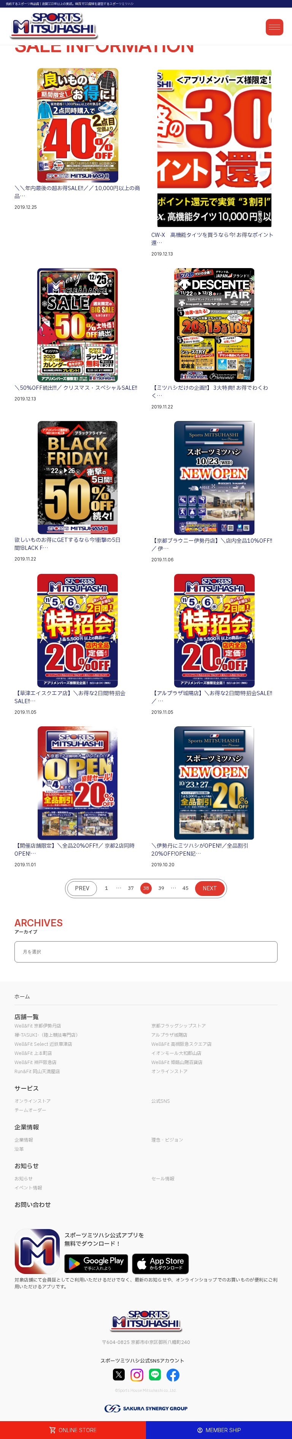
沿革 (19, 1149)
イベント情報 (28, 1188)
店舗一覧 (26, 1017)
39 (161, 888)
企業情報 (23, 1140)
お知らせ (23, 1178)
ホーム (22, 997)
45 (185, 888)
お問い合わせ (32, 1205)
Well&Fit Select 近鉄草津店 (43, 1044)
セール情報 (162, 1178)
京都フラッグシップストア (178, 1026)
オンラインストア (169, 1071)
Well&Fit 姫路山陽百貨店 (177, 1062)
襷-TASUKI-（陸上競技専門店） (47, 1035)
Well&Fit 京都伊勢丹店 (37, 1026)
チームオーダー (30, 1110)
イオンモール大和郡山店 (176, 1053)
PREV (82, 889)
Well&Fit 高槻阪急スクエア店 (181, 1044)
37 (131, 888)
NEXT (210, 889)
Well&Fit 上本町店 (33, 1053)
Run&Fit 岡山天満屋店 (37, 1071)
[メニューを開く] (274, 27)
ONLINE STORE (78, 1430)
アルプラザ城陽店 (169, 1035)
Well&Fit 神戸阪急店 (35, 1062)
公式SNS (160, 1101)
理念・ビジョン (167, 1140)
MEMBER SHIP (223, 1430)
